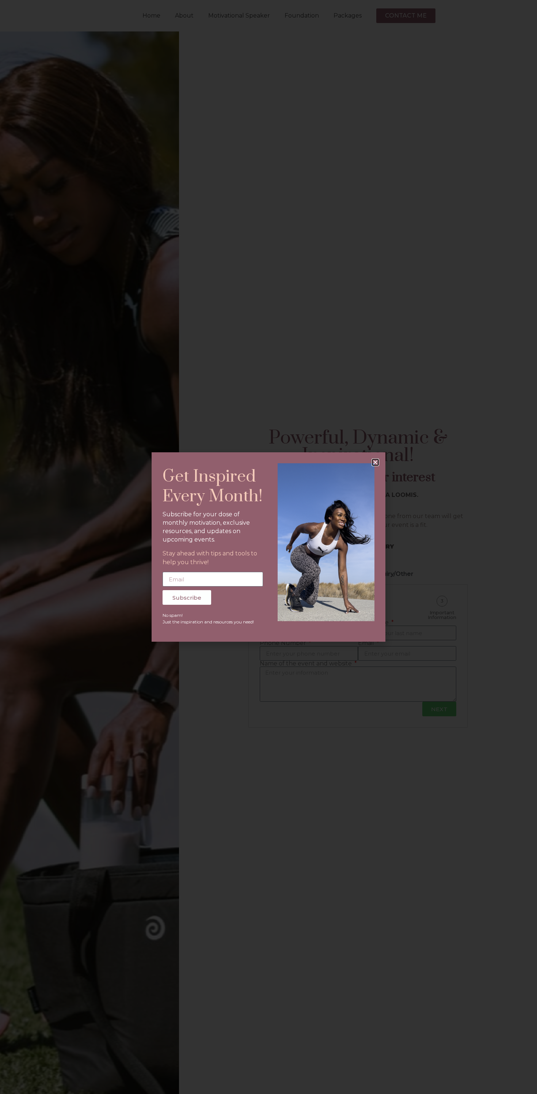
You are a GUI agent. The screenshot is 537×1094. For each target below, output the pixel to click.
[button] (375, 462)
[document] (268, 547)
